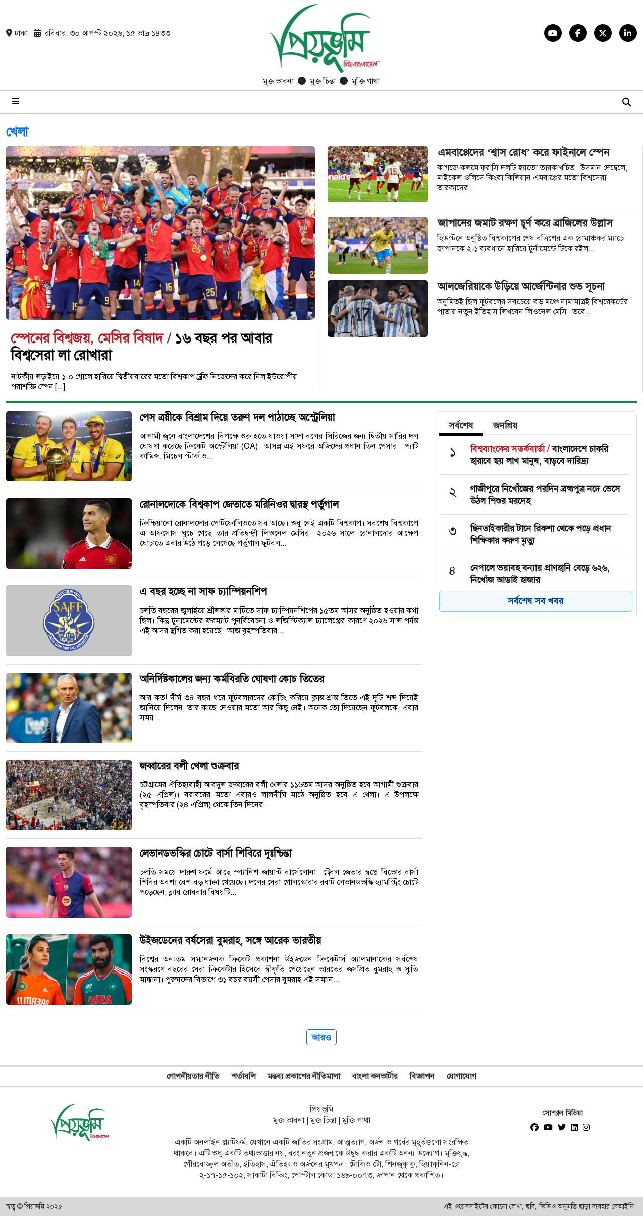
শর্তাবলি (244, 1076)
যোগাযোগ (461, 1076)
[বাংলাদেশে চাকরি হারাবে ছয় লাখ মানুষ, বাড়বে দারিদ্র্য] (534, 455)
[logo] (80, 1122)
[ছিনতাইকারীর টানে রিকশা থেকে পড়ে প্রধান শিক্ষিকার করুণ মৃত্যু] (534, 534)
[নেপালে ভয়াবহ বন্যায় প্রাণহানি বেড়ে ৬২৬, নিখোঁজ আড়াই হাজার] (534, 574)
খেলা (17, 132)
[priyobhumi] (315, 40)
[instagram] (589, 1127)
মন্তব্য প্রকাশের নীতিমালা (304, 1076)
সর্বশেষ (461, 425)
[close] (626, 101)
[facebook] (537, 1127)
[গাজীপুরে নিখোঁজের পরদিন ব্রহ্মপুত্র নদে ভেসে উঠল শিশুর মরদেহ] (534, 494)
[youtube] (551, 1127)
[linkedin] (577, 1127)
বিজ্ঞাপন (422, 1076)
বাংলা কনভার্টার (375, 1076)
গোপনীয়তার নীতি (193, 1076)
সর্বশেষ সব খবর (535, 601)
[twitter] (564, 1127)
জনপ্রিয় (505, 425)
